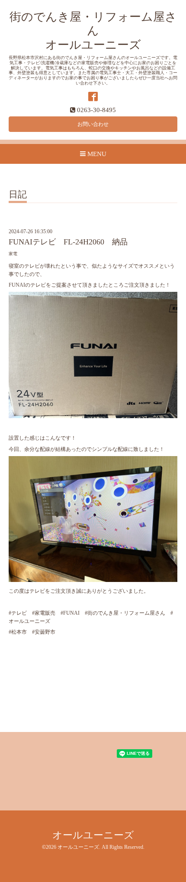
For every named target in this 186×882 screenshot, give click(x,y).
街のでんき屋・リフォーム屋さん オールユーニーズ (93, 30)
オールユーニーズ (93, 835)
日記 (18, 195)
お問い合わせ (93, 124)
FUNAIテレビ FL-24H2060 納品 (68, 242)
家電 (13, 253)
